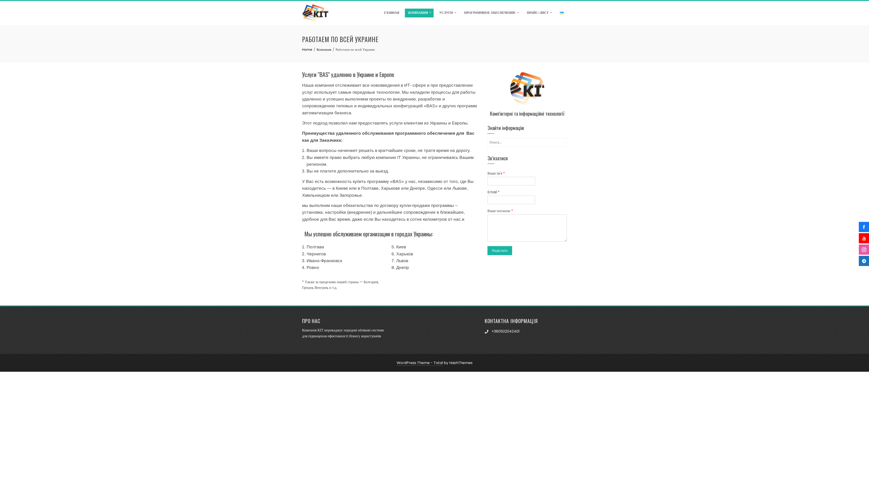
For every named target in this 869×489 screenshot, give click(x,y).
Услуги (446, 13)
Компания (418, 13)
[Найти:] (527, 140)
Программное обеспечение (490, 13)
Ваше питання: (500, 211)
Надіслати (500, 250)
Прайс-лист (538, 13)
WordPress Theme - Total (420, 362)
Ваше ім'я (496, 173)
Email (493, 192)
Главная (391, 13)
